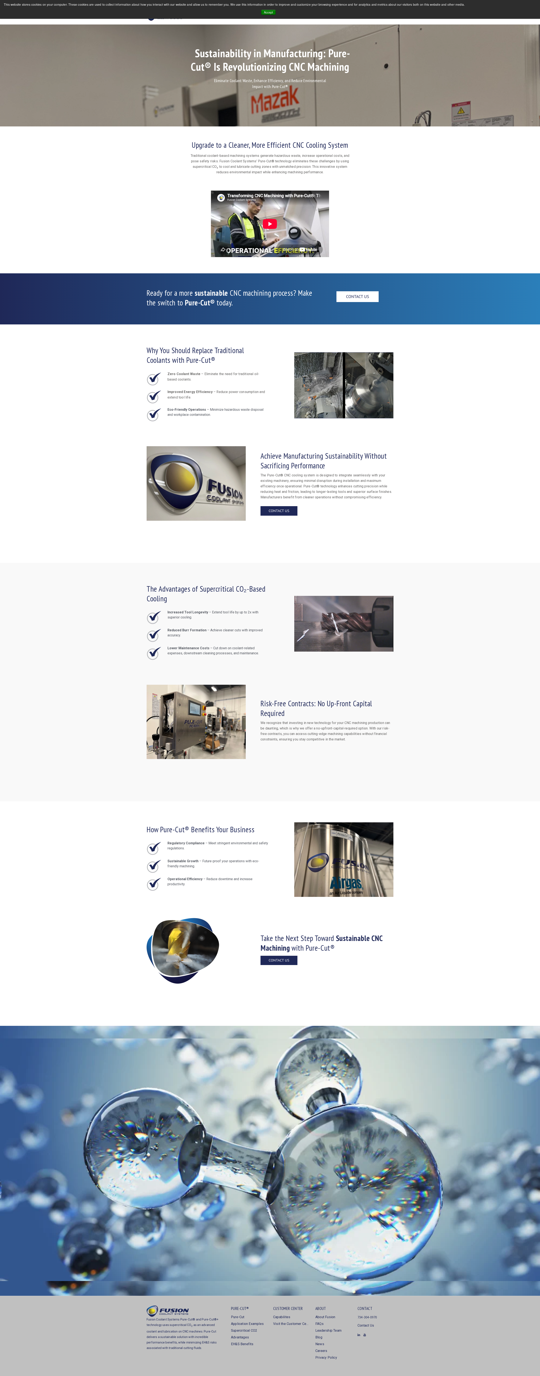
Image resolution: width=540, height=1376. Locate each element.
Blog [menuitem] (318, 1337)
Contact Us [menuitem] (366, 1325)
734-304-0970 (367, 1317)
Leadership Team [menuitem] (328, 1331)
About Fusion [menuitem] (325, 1317)
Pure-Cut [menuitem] (237, 1317)
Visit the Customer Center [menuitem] (291, 1324)
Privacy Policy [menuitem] (326, 1358)
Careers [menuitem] (321, 1351)
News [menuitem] (319, 1344)
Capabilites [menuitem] (281, 1317)
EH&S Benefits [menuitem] (242, 1344)
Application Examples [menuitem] (247, 1324)
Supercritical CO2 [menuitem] (244, 1331)
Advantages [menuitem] (240, 1337)
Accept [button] (268, 12)
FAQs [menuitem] (319, 1324)
